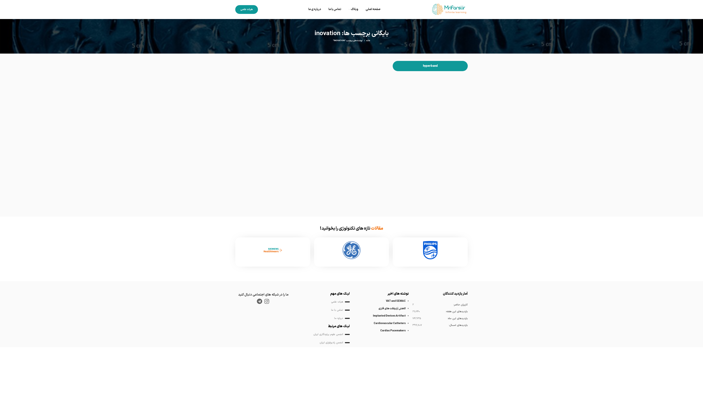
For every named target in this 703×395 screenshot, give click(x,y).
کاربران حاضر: (460, 305)
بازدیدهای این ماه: (457, 318)
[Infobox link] (430, 252)
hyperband (430, 66)
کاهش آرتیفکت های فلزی (392, 309)
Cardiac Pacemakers (393, 331)
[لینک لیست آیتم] (322, 302)
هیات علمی (246, 9)
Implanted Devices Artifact (389, 316)
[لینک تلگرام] (259, 301)
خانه (368, 40)
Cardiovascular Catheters (390, 323)
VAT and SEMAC (396, 301)
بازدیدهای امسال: (458, 325)
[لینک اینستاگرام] (266, 301)
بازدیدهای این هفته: (457, 311)
